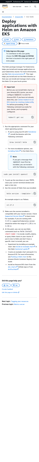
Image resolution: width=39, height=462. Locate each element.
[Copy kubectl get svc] (32, 117)
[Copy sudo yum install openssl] (35, 174)
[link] (30, 17)
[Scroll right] (30, 6)
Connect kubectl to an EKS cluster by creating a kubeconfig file (20, 102)
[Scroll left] (11, 6)
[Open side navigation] (3, 11)
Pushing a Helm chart (19, 257)
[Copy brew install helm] (35, 142)
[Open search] (35, 7)
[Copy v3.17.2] (35, 204)
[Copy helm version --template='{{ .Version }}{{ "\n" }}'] (35, 193)
